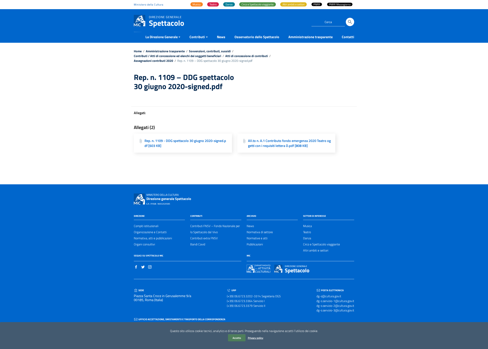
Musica (307, 226)
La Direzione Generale (161, 36)
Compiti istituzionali (146, 226)
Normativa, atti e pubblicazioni (153, 238)
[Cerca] (350, 22)
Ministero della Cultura (148, 4)
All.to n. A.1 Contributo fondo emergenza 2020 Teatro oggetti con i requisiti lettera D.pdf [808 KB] (289, 143)
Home (138, 51)
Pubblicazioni (255, 244)
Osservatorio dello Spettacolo (256, 36)
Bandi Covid (197, 244)
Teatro (307, 232)
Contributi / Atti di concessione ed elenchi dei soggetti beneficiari (177, 56)
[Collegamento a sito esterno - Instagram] (150, 266)
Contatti (348, 36)
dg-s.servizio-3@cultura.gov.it (335, 310)
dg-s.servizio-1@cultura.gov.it (335, 301)
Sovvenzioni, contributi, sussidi (210, 51)
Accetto (237, 338)
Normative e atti (257, 238)
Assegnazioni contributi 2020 (153, 60)
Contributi (197, 36)
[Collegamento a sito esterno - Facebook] (136, 266)
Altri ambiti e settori (315, 250)
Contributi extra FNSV (204, 238)
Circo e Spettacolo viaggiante (321, 244)
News (221, 36)
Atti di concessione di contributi (246, 56)
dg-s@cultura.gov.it (328, 296)
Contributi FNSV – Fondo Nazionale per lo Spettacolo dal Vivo (215, 229)
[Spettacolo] (139, 20)
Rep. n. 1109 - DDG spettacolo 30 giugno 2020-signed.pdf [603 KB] (185, 143)
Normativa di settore (260, 232)
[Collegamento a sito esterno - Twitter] (143, 266)
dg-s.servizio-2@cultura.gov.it (335, 305)
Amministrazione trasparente (310, 36)
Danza (307, 238)
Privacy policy (255, 338)
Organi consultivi (144, 244)
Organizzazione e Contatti (150, 232)
